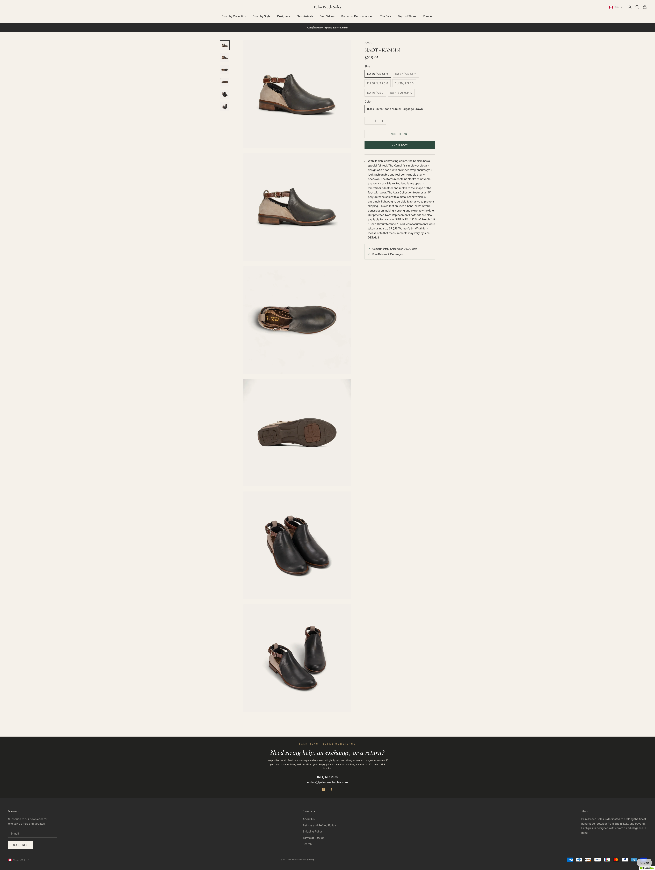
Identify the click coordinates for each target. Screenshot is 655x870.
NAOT (368, 42)
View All (428, 16)
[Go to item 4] (225, 82)
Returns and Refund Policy (319, 825)
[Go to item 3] (225, 70)
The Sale (385, 16)
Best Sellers (327, 16)
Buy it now (400, 144)
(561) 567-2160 (327, 777)
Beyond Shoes (407, 16)
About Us (309, 819)
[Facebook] (331, 789)
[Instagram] (324, 789)
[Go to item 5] (225, 94)
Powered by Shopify (307, 859)
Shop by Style (261, 16)
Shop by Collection (234, 16)
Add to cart (400, 134)
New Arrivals (305, 16)
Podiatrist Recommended (357, 16)
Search (307, 844)
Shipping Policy (313, 831)
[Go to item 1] (225, 45)
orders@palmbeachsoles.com (327, 782)
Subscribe (20, 845)
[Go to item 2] (225, 57)
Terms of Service (313, 837)
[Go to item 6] (225, 106)
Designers (283, 16)
